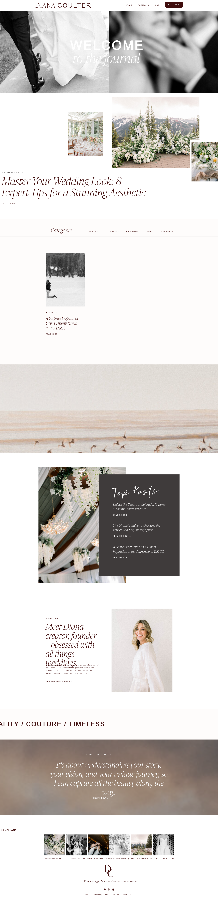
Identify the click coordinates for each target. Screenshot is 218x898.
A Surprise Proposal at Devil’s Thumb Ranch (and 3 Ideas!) (62, 323)
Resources (52, 312)
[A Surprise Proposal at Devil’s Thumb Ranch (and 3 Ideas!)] (65, 279)
